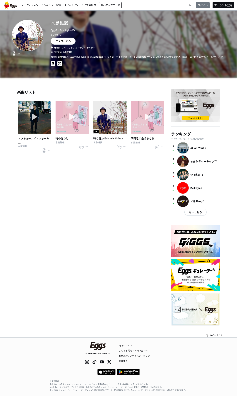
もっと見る (195, 212)
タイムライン (71, 5)
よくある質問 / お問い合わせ (133, 350)
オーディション (30, 5)
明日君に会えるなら (142, 138)
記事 (58, 5)
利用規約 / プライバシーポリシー (135, 355)
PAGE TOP (216, 335)
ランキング (47, 5)
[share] (14, 53)
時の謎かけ (62, 138)
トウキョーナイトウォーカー (33, 140)
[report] (19, 53)
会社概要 (123, 360)
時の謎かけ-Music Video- (108, 138)
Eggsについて (126, 345)
